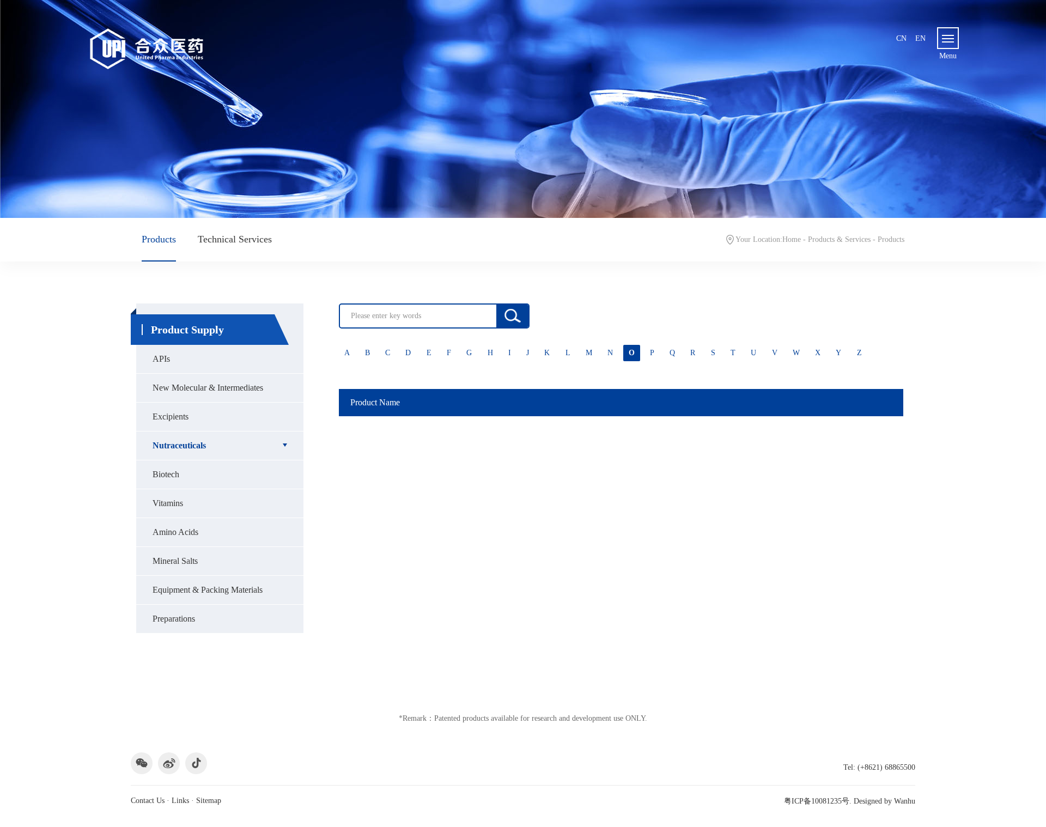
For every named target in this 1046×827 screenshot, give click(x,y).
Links (180, 800)
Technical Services (235, 239)
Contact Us (148, 800)
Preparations (174, 618)
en (920, 38)
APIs (161, 358)
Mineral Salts (175, 560)
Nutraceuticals (179, 445)
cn (901, 38)
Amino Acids (175, 532)
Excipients (170, 416)
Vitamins (168, 503)
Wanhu (904, 801)
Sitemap (208, 800)
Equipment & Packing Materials (208, 589)
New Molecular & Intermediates (208, 387)
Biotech (166, 474)
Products (159, 239)
